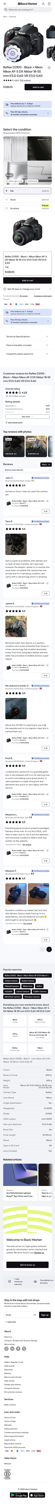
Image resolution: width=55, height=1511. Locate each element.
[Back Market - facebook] (18, 1349)
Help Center (9, 1381)
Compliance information (43, 296)
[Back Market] (27, 4)
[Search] (6, 9)
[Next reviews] (49, 949)
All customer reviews (13, 1392)
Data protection (10, 1429)
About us (8, 1337)
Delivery (7, 1373)
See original (27, 845)
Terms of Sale (10, 1421)
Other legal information (14, 1436)
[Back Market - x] (24, 1349)
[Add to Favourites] (49, 67)
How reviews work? (15, 422)
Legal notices (9, 1440)
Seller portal (9, 1366)
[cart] (49, 3)
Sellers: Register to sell (13, 1362)
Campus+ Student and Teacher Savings (20, 1340)
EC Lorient (24, 296)
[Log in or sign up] (43, 3)
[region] (27, 447)
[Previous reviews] (42, 949)
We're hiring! (9, 1344)
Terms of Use (9, 1417)
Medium (7, 1463)
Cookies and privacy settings (16, 1432)
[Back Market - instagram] (6, 1349)
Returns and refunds (12, 1377)
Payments (8, 1369)
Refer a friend (10, 1405)
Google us (39, 1252)
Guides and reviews (12, 1384)
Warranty (8, 1425)
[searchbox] (30, 9)
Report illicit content (12, 1443)
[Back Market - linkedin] (12, 1349)
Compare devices (11, 1388)
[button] (12, 53)
